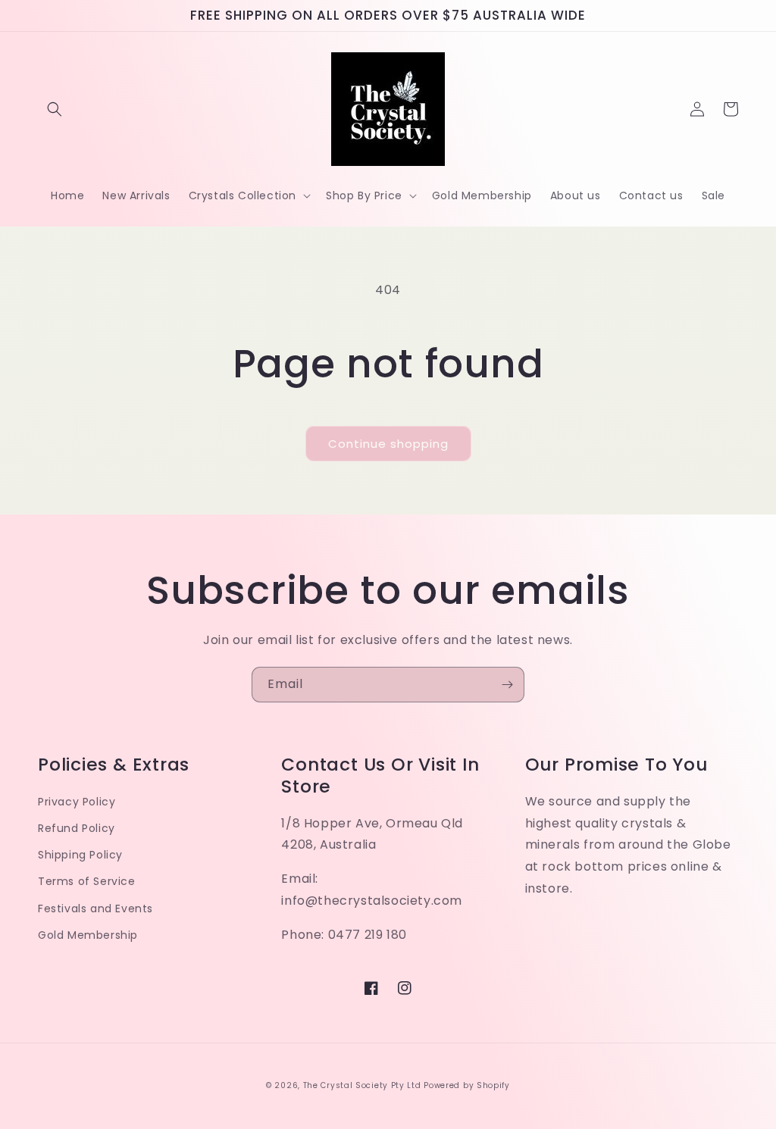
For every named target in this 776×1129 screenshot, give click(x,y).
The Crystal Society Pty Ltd (362, 1085)
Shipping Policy (80, 854)
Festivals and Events (95, 908)
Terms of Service (87, 881)
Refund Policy (76, 828)
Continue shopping (388, 444)
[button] (54, 109)
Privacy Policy (76, 801)
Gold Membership (88, 935)
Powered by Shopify (467, 1085)
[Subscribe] (507, 684)
